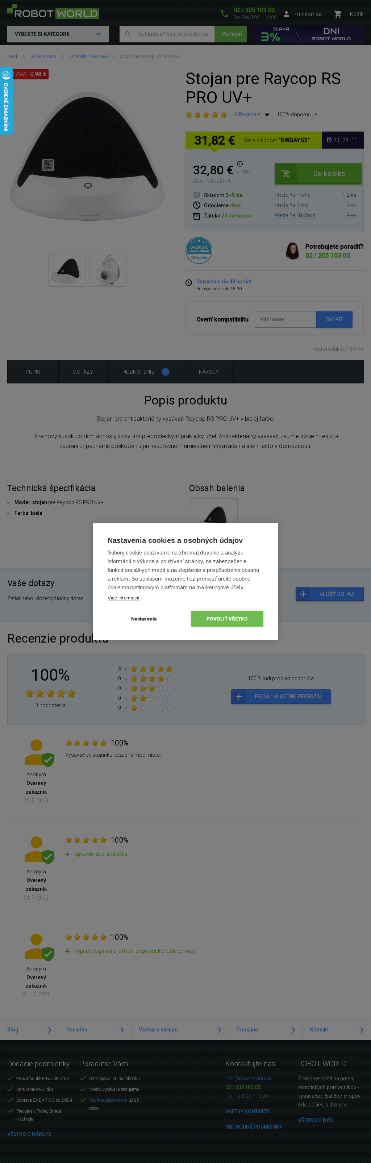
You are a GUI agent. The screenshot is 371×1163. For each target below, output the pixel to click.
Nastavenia (144, 619)
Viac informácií (123, 598)
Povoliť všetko (227, 619)
